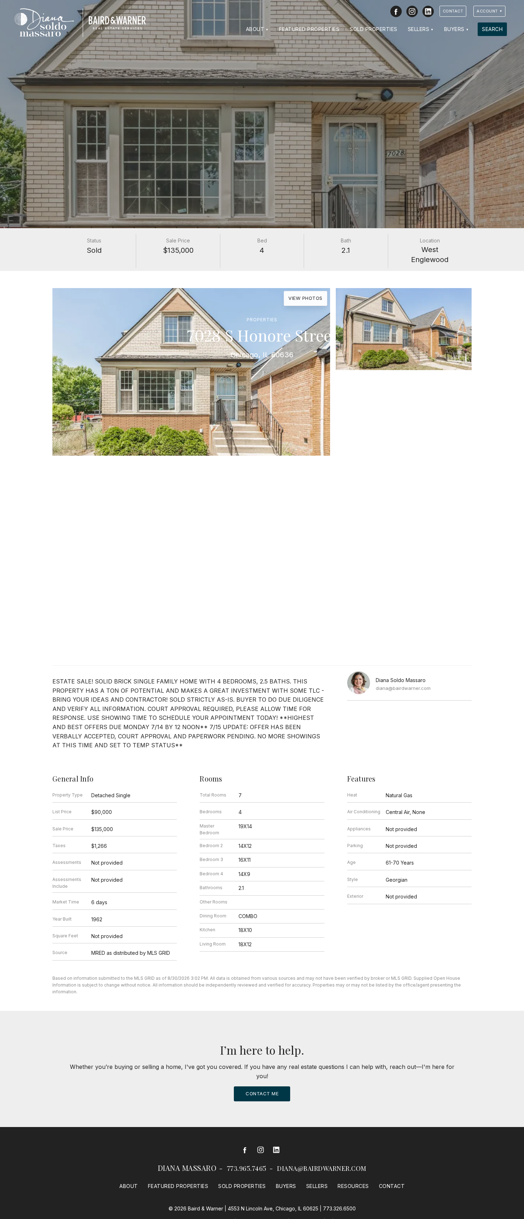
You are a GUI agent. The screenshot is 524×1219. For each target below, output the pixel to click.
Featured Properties (309, 29)
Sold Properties (373, 29)
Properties (262, 319)
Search (492, 29)
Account (487, 11)
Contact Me (262, 1093)
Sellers (419, 29)
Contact (453, 11)
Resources (353, 1186)
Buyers (454, 29)
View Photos (305, 298)
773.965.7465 (247, 1168)
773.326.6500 (339, 1208)
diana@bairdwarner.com (403, 688)
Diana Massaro (187, 1168)
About (255, 29)
